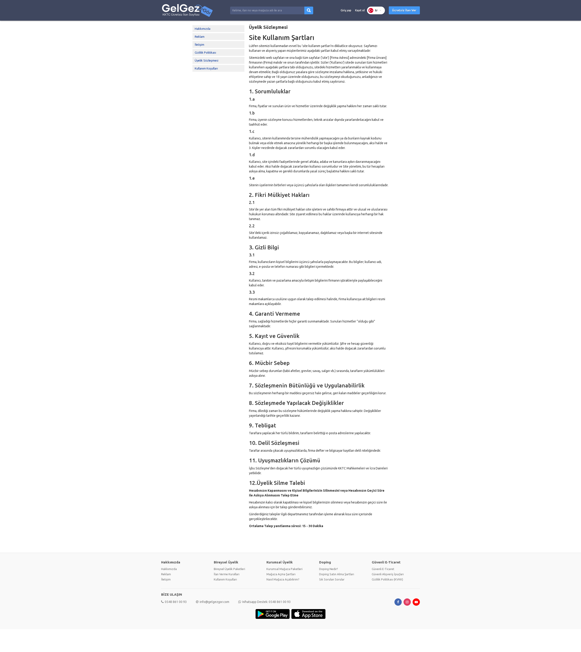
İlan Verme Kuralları (226, 574)
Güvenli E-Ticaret (383, 568)
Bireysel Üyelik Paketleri (229, 568)
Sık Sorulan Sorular (332, 579)
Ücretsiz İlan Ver (404, 10)
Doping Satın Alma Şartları (336, 574)
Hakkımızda (202, 28)
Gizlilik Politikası (205, 52)
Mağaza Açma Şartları (280, 574)
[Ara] (308, 10)
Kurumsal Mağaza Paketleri (284, 568)
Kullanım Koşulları (206, 68)
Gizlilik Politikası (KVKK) (387, 579)
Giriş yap (346, 10)
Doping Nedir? (328, 568)
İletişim (199, 44)
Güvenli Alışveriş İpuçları (388, 574)
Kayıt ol (360, 10)
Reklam (199, 36)
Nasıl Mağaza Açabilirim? (282, 579)
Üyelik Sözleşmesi (206, 60)
